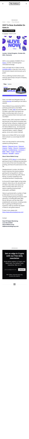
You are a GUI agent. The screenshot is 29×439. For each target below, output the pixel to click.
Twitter (10, 148)
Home (3, 22)
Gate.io (4, 63)
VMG (14, 109)
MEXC (8, 151)
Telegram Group (12, 146)
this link (9, 101)
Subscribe (21, 269)
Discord (16, 148)
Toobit (12, 151)
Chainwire (6, 33)
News (8, 22)
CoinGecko (21, 150)
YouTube (4, 150)
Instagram (22, 148)
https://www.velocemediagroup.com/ (12, 212)
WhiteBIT (11, 153)
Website (4, 146)
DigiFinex (5, 153)
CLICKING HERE (6, 69)
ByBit (3, 151)
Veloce (14, 159)
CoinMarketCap (12, 150)
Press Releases (15, 22)
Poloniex (18, 151)
